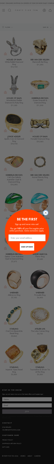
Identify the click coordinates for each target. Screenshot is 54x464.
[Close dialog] (45, 212)
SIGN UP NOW (27, 247)
